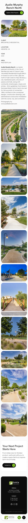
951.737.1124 (15, 498)
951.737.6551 (15, 500)
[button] (14, 13)
